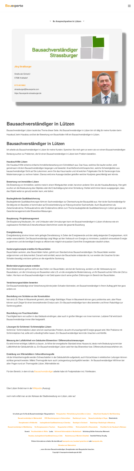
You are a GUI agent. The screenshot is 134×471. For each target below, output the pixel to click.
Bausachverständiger (43, 371)
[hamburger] (129, 6)
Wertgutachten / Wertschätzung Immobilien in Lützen (73, 414)
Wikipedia (37, 388)
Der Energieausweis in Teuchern (45, 427)
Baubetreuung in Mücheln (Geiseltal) (77, 436)
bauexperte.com (67, 441)
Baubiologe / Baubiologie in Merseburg (102, 422)
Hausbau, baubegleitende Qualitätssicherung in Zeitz (45, 436)
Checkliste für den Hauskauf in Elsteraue (113, 427)
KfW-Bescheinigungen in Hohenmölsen (57, 418)
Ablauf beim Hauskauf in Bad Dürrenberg (106, 414)
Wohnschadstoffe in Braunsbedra (87, 427)
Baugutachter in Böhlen (65, 427)
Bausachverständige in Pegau (98, 418)
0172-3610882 (19, 85)
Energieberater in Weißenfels (28, 422)
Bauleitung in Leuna (79, 418)
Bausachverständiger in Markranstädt (30, 418)
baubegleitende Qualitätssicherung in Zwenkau (55, 422)
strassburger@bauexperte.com (26, 89)
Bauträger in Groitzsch (80, 422)
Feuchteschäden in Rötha (39, 431)
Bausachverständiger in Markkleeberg (20, 427)
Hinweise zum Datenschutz (67, 445)
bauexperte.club (97, 441)
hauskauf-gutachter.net (80, 441)
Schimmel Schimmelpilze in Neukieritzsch (68, 431)
